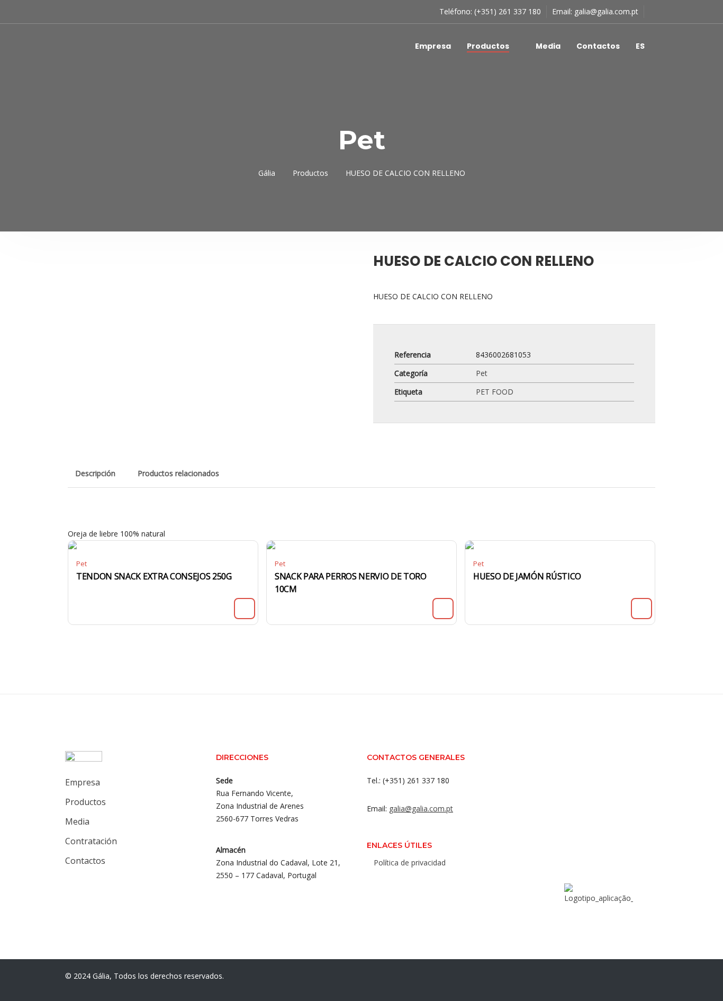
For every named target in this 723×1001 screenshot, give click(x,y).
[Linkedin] (423, 885)
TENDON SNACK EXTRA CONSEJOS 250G (154, 576)
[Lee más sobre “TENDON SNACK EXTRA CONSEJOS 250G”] (244, 608)
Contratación (91, 841)
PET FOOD (494, 392)
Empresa (433, 46)
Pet (481, 373)
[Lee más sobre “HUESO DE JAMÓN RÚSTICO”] (641, 608)
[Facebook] (381, 885)
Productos (488, 46)
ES (640, 46)
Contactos (598, 46)
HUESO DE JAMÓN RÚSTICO (527, 576)
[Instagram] (402, 885)
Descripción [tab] (95, 473)
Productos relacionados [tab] (178, 473)
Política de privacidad (410, 862)
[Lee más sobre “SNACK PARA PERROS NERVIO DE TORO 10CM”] (443, 608)
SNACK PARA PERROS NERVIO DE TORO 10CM (351, 582)
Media (548, 46)
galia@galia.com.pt (606, 11)
